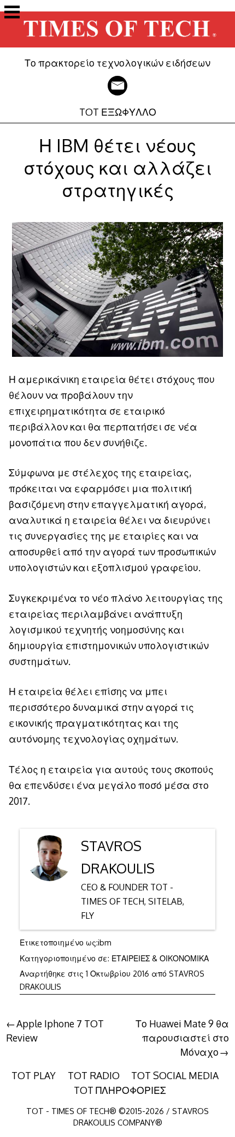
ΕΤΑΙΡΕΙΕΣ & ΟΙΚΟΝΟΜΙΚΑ (160, 958)
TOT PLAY (33, 1075)
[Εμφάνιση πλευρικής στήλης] (12, 13)
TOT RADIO (94, 1075)
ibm (104, 942)
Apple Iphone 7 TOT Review (55, 1031)
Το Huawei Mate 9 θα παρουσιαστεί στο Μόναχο (182, 1038)
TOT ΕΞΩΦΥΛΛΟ (117, 112)
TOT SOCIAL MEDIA (175, 1075)
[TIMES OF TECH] (117, 49)
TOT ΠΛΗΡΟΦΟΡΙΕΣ (120, 1090)
